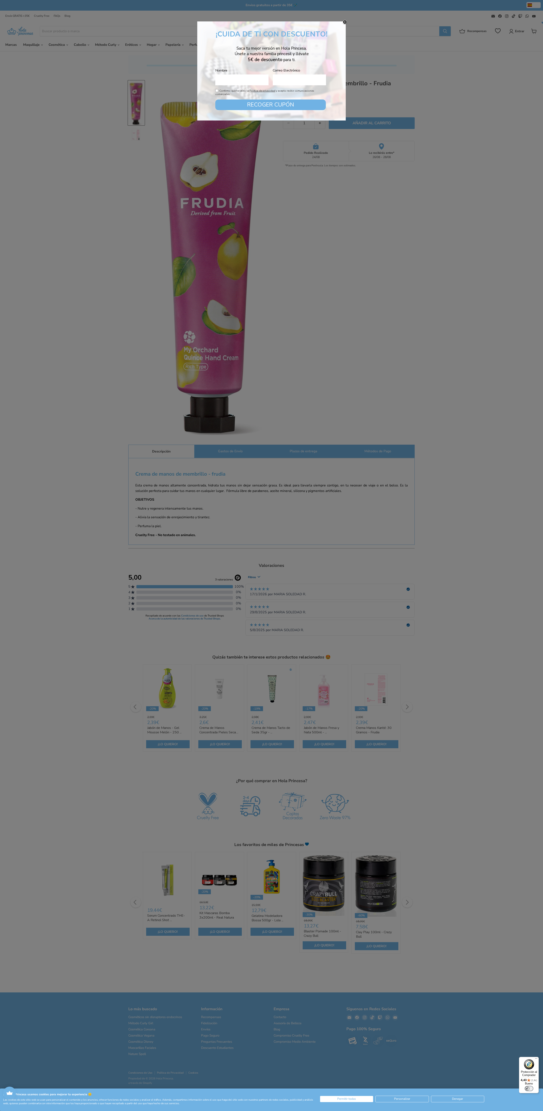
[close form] (344, 22)
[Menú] (536, 1059)
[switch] (529, 1088)
